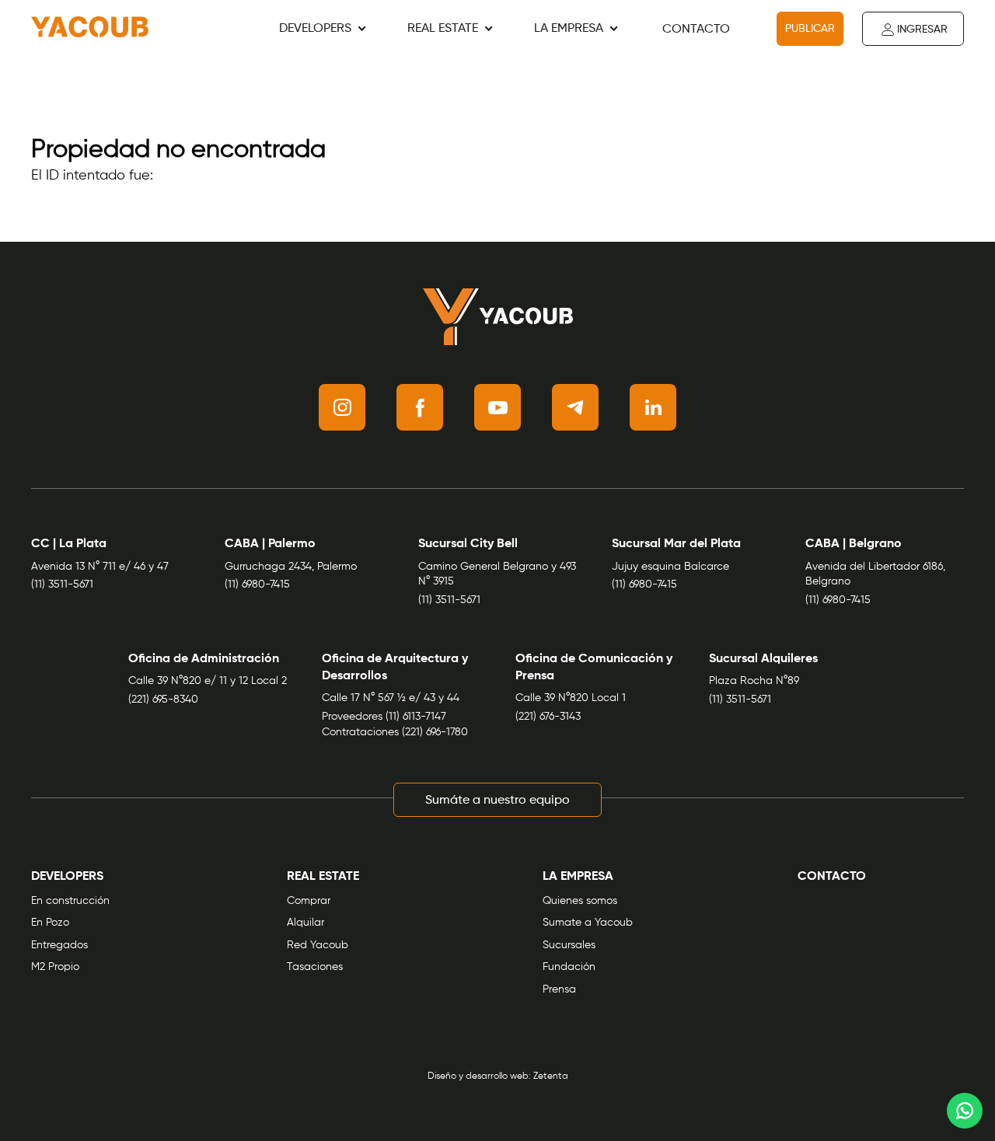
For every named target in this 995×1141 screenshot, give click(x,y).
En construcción (70, 900)
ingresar (922, 29)
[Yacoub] (89, 29)
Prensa (559, 989)
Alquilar (305, 922)
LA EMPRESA (568, 29)
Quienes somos (580, 900)
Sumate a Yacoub (588, 922)
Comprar (308, 900)
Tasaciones (315, 966)
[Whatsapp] (964, 1110)
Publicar (810, 28)
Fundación (569, 966)
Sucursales (569, 945)
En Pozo (50, 922)
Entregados (59, 945)
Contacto (696, 29)
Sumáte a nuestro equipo (497, 800)
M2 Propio (55, 966)
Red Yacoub (317, 945)
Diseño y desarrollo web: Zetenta (498, 1076)
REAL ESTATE (442, 29)
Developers (315, 29)
